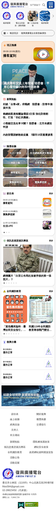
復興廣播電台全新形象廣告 (25, 33)
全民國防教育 (14, 291)
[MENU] (51, 5)
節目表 (10, 193)
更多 (51, 193)
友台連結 (15, 435)
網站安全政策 (41, 447)
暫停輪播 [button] (4, 91)
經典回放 (15, 424)
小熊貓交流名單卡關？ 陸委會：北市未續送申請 (27, 125)
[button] (19, 91)
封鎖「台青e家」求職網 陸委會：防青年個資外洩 (28, 106)
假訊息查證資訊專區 (17, 240)
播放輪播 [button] (7, 91)
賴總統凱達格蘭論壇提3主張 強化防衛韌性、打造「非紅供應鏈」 (25, 115)
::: (28, 29)
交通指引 (41, 424)
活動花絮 (15, 462)
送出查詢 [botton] (43, 5)
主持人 (14, 429)
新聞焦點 (11, 99)
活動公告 (15, 457)
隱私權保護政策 (41, 441)
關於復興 (41, 414)
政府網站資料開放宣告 (41, 452)
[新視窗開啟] (21, 505)
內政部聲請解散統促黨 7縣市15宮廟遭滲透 (28, 134)
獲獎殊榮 (41, 419)
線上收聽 (15, 419)
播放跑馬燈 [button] (7, 33)
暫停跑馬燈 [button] (4, 33)
